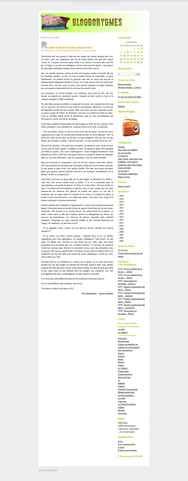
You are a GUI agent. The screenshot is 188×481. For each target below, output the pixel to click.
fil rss (120, 441)
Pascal (121, 353)
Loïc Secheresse (125, 350)
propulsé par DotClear (48, 470)
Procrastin (122, 338)
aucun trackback (106, 293)
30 (138, 62)
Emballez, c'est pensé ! (128, 162)
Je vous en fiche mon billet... (130, 97)
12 (124, 55)
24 (142, 59)
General (121, 147)
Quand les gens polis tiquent (130, 165)
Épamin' (121, 386)
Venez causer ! (124, 186)
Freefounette (123, 371)
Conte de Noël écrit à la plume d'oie (69, 47)
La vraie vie (123, 156)
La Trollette (122, 368)
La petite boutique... (126, 395)
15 (135, 55)
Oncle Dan (122, 413)
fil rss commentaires (126, 444)
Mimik (120, 359)
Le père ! (121, 329)
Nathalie (121, 383)
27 (128, 62)
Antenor (121, 356)
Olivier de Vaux (124, 377)
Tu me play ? (123, 171)
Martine (121, 362)
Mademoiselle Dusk (126, 392)
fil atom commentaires (127, 450)
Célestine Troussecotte (128, 389)
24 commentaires (89, 293)
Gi (119, 380)
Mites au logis (124, 177)
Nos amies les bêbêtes (127, 150)
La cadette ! (123, 332)
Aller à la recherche (109, 2)
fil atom (121, 447)
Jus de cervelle (89, 50)
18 (121, 59)
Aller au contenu (79, 2)
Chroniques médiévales (128, 174)
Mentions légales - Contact (129, 87)
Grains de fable (124, 168)
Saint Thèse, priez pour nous (130, 159)
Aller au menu (94, 2)
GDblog (121, 407)
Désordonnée (123, 341)
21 (131, 59)
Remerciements (124, 84)
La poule (121, 398)
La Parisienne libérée (127, 404)
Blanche (121, 106)
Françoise (122, 401)
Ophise (121, 365)
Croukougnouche (125, 374)
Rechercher (125, 68)
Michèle (121, 410)
